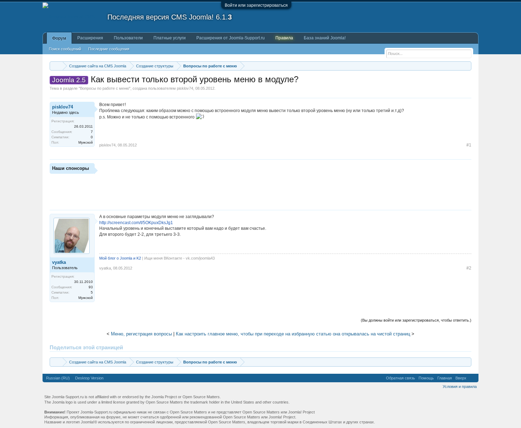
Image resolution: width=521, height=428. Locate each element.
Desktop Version (89, 378)
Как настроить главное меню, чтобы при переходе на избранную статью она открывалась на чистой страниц (293, 334)
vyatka (59, 262)
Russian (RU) (58, 378)
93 (91, 287)
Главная (444, 378)
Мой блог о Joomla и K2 (120, 258)
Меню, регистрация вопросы (141, 334)
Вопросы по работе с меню (104, 88)
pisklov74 (185, 88)
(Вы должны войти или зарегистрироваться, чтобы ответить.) (416, 320)
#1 (468, 145)
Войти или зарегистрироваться (256, 5)
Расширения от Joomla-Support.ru (230, 37)
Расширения (90, 37)
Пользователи (128, 37)
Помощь (426, 378)
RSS (472, 378)
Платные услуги (169, 37)
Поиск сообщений (65, 49)
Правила (284, 37)
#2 (468, 268)
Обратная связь (400, 378)
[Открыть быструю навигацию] (467, 65)
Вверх (460, 378)
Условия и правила (460, 386)
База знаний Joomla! (325, 37)
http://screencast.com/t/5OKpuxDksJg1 (136, 222)
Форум (59, 38)
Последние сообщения (108, 49)
